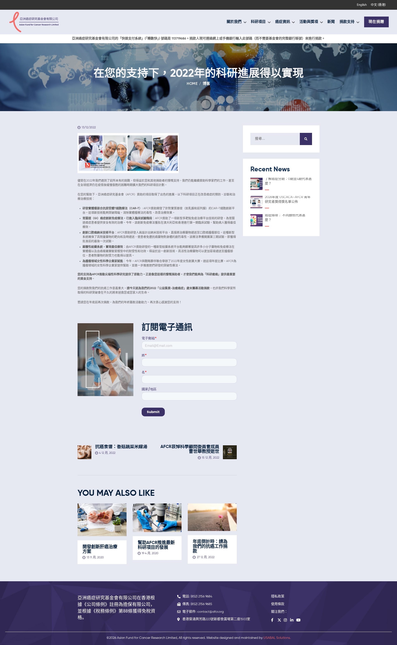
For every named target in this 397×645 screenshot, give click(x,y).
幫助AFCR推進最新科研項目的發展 (156, 545)
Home (192, 84)
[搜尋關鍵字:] (281, 139)
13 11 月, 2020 (95, 557)
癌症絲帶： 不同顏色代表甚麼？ (285, 218)
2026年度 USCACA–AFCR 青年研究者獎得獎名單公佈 (288, 200)
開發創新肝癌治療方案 (100, 549)
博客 (206, 84)
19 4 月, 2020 (150, 553)
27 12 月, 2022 (205, 557)
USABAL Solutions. (277, 638)
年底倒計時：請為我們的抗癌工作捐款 (210, 547)
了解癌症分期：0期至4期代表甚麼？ (288, 181)
